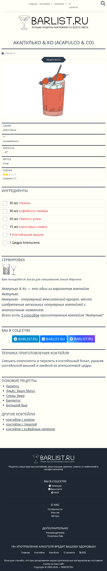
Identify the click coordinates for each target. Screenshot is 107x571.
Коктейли (39, 552)
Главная (25, 552)
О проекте (69, 552)
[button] (45, 4)
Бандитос (13, 400)
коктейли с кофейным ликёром (30, 429)
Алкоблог (54, 552)
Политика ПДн (55, 536)
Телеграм (56, 485)
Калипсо (12, 386)
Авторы (55, 515)
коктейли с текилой (21, 424)
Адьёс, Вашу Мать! (20, 391)
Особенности (55, 509)
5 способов (30, 315)
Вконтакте (56, 489)
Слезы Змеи (15, 395)
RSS (83, 552)
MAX (56, 492)
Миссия (55, 512)
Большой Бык (16, 405)
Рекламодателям (55, 532)
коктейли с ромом (20, 419)
